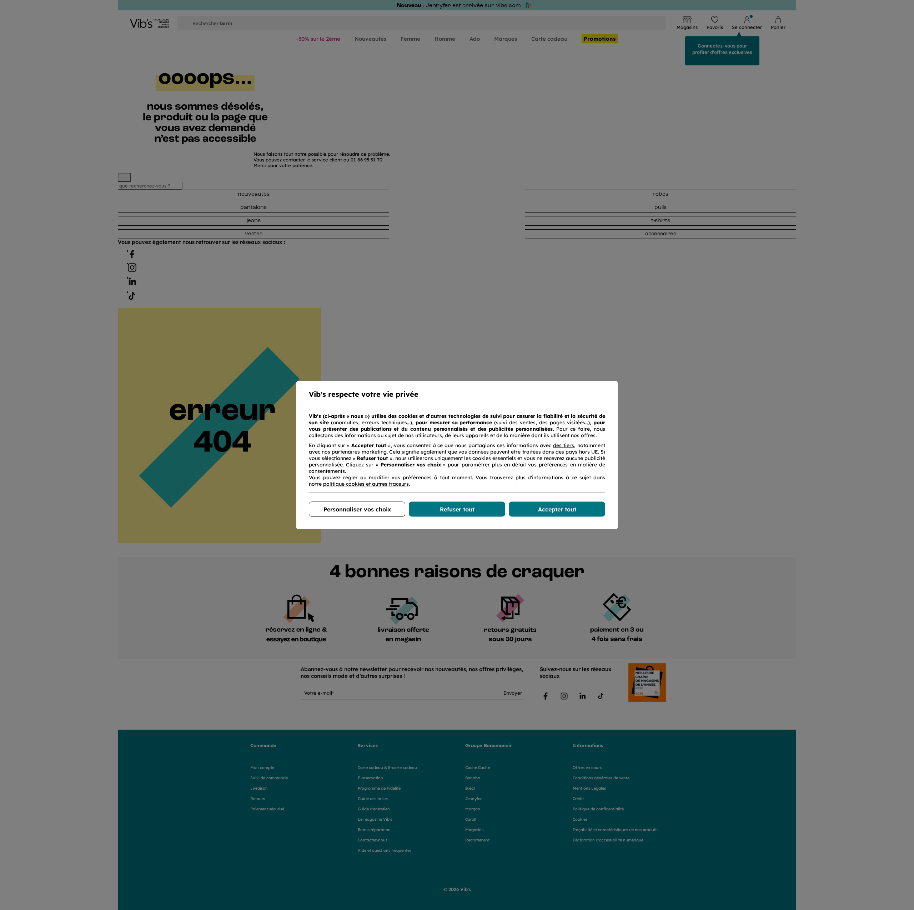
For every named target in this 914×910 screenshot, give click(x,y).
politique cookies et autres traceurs (366, 484)
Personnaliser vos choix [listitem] (357, 509)
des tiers (563, 445)
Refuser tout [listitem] (457, 509)
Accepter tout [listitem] (557, 509)
